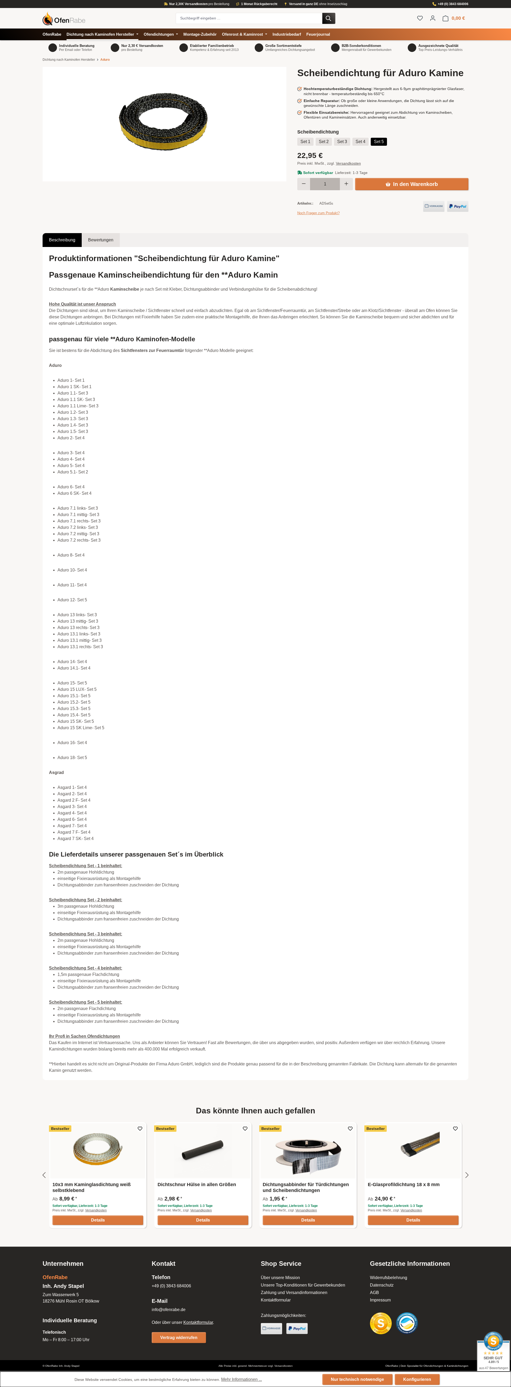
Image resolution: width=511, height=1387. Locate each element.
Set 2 (324, 141)
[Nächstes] (467, 1175)
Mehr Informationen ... (241, 1379)
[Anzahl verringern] (303, 184)
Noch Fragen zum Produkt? (318, 213)
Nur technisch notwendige (357, 1379)
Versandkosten (348, 163)
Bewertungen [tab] (100, 240)
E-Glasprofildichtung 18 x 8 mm (404, 1184)
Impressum (380, 1300)
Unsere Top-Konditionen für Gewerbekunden (303, 1285)
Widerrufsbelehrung (388, 1277)
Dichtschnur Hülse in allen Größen (197, 1184)
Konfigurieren (417, 1379)
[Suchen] (328, 18)
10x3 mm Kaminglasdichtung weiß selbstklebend (91, 1187)
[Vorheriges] (44, 1175)
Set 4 (360, 141)
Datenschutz (382, 1285)
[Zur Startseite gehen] (106, 18)
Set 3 (342, 141)
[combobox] (249, 18)
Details (98, 1220)
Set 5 (379, 141)
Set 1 (305, 141)
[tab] (62, 240)
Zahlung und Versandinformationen (294, 1292)
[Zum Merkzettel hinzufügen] (140, 1128)
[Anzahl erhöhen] (346, 184)
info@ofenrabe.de (169, 1309)
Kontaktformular (198, 1322)
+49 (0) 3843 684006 (453, 4)
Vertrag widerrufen (178, 1337)
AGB (374, 1292)
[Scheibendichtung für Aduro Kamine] (164, 124)
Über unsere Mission (280, 1277)
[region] (164, 124)
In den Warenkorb (415, 184)
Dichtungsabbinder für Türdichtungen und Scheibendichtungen (306, 1187)
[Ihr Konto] (432, 18)
